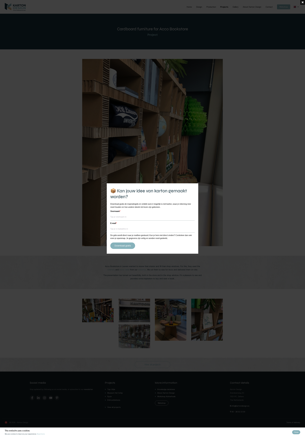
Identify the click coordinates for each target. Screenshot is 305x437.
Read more (41, 434)
